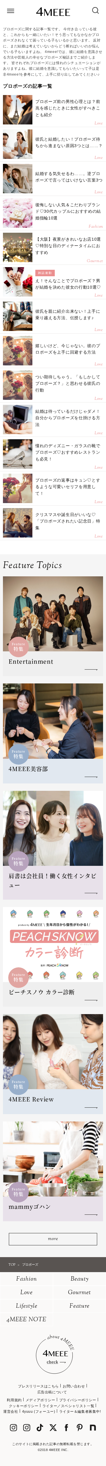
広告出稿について (52, 1392)
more (53, 1239)
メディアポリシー (40, 1400)
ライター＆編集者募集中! (80, 1412)
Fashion (26, 1279)
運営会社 (10, 1412)
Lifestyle (26, 1306)
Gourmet (79, 1293)
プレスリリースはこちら (38, 1386)
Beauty (80, 1279)
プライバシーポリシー (77, 1400)
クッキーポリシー (24, 1406)
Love (26, 1293)
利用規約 (14, 1400)
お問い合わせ (74, 1386)
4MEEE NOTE (26, 1320)
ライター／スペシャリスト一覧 (68, 1406)
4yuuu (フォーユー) (38, 1412)
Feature (79, 1306)
